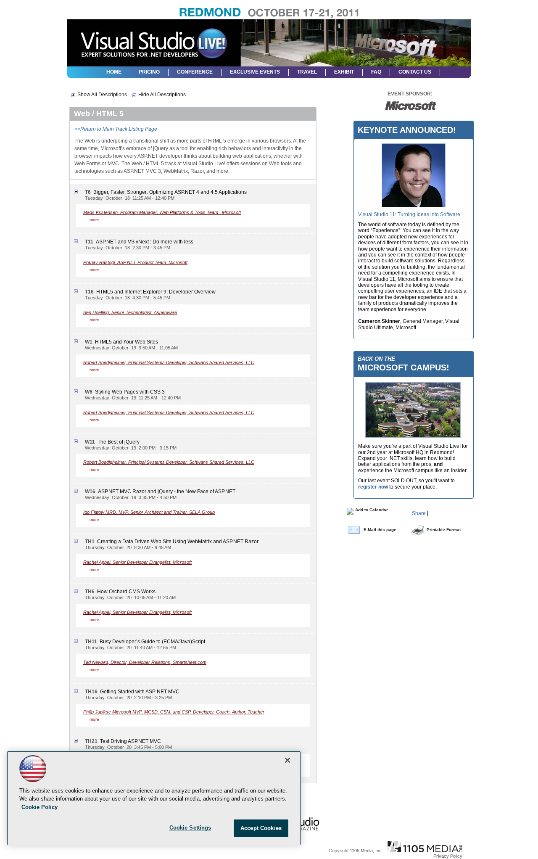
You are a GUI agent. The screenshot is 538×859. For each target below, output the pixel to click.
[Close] (287, 760)
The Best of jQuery (119, 442)
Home (113, 72)
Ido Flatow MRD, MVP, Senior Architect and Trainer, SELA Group (149, 512)
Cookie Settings (190, 828)
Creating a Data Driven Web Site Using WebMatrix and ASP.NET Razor (177, 541)
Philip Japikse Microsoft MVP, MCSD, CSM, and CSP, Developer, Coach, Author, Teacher (173, 711)
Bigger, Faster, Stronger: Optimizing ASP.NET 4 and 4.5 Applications (170, 192)
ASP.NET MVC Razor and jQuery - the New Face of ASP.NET (166, 491)
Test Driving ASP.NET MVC (130, 741)
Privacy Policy (447, 856)
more (94, 219)
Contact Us (414, 72)
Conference (195, 72)
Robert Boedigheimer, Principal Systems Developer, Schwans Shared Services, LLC (168, 362)
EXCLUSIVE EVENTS (255, 72)
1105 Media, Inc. (366, 850)
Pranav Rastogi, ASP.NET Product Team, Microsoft (135, 262)
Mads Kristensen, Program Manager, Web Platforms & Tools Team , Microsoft (162, 212)
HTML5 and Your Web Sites (126, 342)
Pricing (149, 72)
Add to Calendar (371, 509)
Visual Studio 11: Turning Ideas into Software (409, 214)
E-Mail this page (380, 529)
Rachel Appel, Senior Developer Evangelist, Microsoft (137, 562)
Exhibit (344, 72)
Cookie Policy (39, 807)
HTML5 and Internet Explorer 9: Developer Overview (156, 292)
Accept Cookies (261, 828)
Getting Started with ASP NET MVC (139, 692)
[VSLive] (153, 40)
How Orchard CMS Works (126, 592)
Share (419, 513)
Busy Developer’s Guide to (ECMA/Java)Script (152, 642)
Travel (307, 72)
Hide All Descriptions (162, 95)
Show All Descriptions (102, 95)
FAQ (376, 72)
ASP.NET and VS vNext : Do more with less (144, 242)
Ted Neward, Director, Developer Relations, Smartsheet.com (144, 662)
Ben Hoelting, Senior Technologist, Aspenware (130, 312)
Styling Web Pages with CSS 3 (130, 392)
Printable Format (444, 529)
